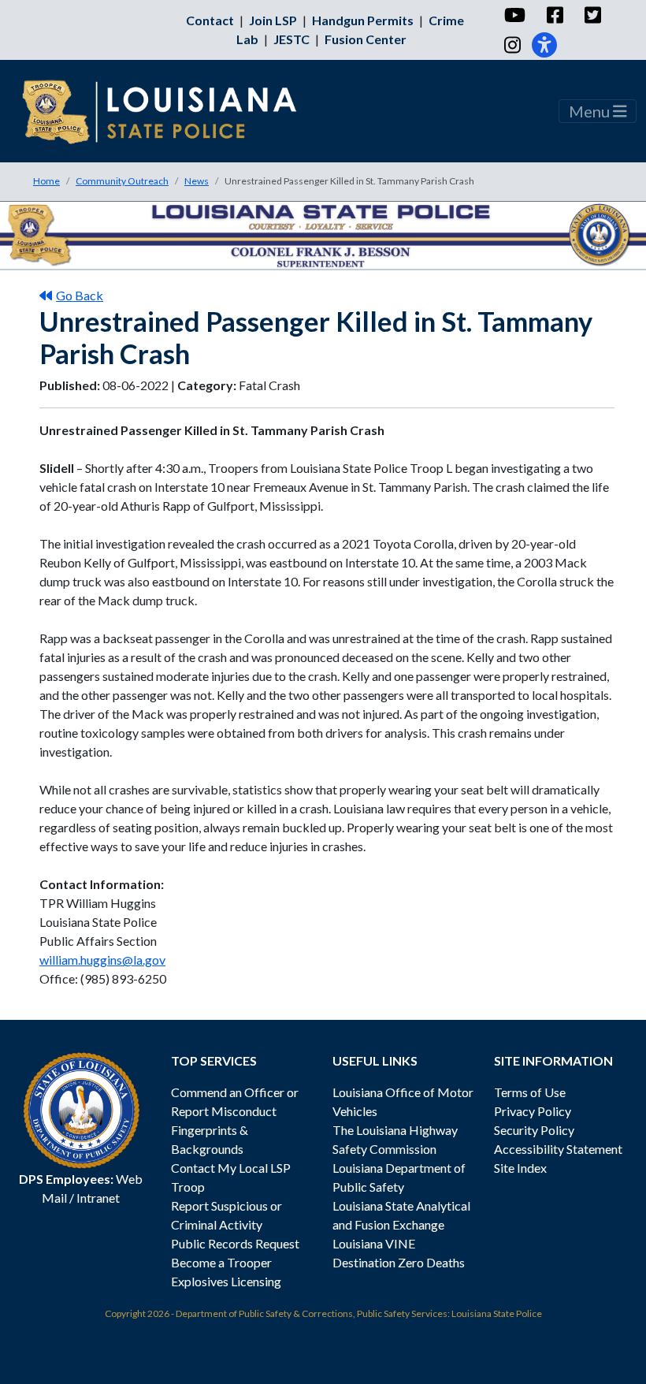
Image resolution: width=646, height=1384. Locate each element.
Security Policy (534, 1129)
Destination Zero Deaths (398, 1262)
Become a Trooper (221, 1262)
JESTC (291, 39)
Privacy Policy (532, 1110)
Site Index (520, 1167)
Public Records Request (235, 1243)
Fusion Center (366, 39)
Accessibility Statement (558, 1148)
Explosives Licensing (226, 1281)
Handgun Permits (363, 20)
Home (46, 181)
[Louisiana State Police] (170, 111)
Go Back (79, 295)
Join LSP (273, 20)
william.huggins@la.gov (102, 959)
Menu (591, 111)
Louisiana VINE (373, 1243)
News (196, 181)
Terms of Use (530, 1092)
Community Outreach (122, 181)
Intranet (98, 1197)
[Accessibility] (544, 45)
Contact (210, 20)
